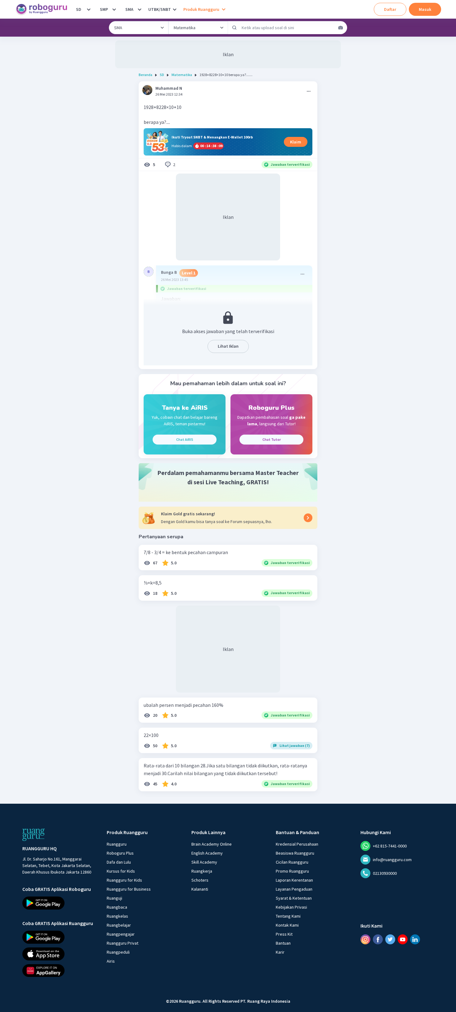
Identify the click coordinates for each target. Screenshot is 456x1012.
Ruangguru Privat (122, 943)
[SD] (88, 9)
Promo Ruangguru (292, 871)
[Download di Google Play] (59, 903)
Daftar (390, 9)
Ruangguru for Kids (124, 880)
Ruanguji (114, 898)
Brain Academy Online (211, 844)
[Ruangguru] (33, 835)
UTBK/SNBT (159, 9)
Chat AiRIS (184, 439)
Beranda (145, 74)
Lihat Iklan (228, 346)
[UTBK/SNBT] (174, 9)
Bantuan (283, 943)
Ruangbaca (117, 907)
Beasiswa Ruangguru (295, 853)
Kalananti (199, 889)
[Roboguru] (43, 9)
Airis (111, 961)
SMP (104, 9)
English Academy (207, 853)
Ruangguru (117, 844)
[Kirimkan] (234, 27)
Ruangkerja (201, 871)
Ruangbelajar (119, 925)
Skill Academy (204, 862)
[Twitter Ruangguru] (390, 939)
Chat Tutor (271, 439)
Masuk (425, 9)
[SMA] (139, 9)
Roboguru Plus (120, 853)
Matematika (182, 74)
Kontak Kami (287, 925)
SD (78, 9)
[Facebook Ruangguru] (378, 939)
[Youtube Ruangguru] (403, 939)
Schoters (199, 880)
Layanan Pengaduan (294, 889)
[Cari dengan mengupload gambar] (340, 27)
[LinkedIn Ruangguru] (415, 939)
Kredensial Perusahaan (297, 844)
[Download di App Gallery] (59, 970)
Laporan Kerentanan (294, 880)
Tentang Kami (288, 916)
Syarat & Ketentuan (294, 898)
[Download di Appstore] (59, 953)
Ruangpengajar (121, 934)
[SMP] (114, 9)
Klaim (295, 142)
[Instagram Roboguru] (365, 939)
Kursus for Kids (121, 871)
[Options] (309, 91)
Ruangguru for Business (129, 889)
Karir (280, 952)
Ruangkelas (117, 916)
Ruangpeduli (118, 952)
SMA (129, 9)
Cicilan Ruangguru (292, 862)
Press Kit (284, 934)
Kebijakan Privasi (291, 907)
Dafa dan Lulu (119, 862)
